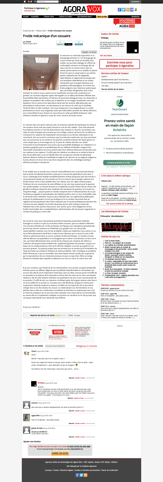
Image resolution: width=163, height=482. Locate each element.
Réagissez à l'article (86, 346)
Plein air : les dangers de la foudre (118, 243)
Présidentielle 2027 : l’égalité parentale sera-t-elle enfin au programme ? (122, 276)
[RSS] (127, 11)
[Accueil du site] (83, 14)
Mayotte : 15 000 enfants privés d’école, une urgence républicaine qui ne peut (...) (118, 187)
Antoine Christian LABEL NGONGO (114, 190)
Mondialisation (117, 216)
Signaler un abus (80, 378)
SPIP (85, 462)
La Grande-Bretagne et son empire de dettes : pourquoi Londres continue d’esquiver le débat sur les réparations (119, 255)
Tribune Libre (49, 17)
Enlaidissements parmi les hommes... (115, 80)
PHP (102, 462)
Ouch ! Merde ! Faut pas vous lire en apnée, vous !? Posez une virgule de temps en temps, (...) (119, 316)
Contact (56, 470)
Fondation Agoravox (89, 466)
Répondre (71, 378)
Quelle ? (104, 76)
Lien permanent (90, 378)
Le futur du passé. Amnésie (115, 273)
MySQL (107, 462)
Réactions (60, 44)
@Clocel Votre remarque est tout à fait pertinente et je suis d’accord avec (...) (120, 302)
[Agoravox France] (29, 1)
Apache (90, 462)
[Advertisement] (65, 23)
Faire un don (102, 17)
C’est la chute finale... (113, 241)
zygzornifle (35, 415)
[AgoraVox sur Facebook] (119, 11)
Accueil (26, 17)
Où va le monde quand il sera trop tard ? (116, 83)
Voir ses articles (106, 55)
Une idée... (105, 86)
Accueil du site (28, 31)
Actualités (35, 17)
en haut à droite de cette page (78, 446)
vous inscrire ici (77, 449)
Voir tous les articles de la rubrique (119, 204)
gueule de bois (36, 428)
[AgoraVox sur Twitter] (123, 11)
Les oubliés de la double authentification (120, 245)
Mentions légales (66, 470)
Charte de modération (109, 470)
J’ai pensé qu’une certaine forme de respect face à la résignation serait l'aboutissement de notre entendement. (112, 45)
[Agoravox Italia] (31, 1)
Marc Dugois (113, 195)
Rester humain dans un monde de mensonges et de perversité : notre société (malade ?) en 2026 (121, 249)
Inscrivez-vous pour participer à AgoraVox (120, 64)
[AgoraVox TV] (132, 11)
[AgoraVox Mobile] (136, 11)
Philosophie (105, 216)
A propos (48, 470)
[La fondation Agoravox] (127, 29)
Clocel (33, 351)
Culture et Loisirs (65, 17)
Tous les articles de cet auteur (112, 89)
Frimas (28, 42)
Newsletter (135, 17)
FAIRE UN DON (60, 453)
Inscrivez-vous (29, 11)
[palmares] (116, 232)
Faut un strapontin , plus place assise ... (115, 296)
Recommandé (79, 44)
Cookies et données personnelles (87, 470)
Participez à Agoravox (34, 8)
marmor (34, 403)
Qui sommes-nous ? (84, 17)
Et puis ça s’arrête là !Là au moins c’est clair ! (117, 290)
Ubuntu (97, 462)
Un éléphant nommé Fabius (115, 259)
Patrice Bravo (131, 200)
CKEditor (114, 462)
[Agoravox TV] (34, 1)
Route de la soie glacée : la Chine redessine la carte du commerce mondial (118, 199)
